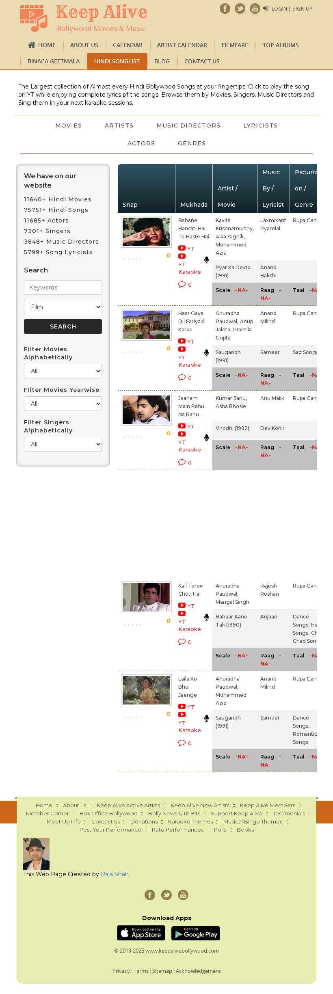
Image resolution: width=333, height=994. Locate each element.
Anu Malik (272, 398)
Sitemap (162, 971)
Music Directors (188, 125)
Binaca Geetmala (54, 61)
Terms (141, 971)
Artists (119, 125)
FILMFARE (235, 45)
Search (36, 270)
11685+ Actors (46, 220)
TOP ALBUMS (281, 45)
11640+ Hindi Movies (58, 199)
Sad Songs (305, 352)
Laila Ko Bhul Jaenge (187, 687)
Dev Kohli (272, 428)
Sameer (270, 352)
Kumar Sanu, (231, 398)
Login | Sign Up (292, 8)
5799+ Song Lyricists (58, 252)
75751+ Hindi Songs (56, 210)
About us (84, 45)
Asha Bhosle (231, 406)
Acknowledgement (198, 971)
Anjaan (268, 617)
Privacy (121, 971)
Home (47, 45)
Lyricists (260, 125)
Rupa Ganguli (309, 220)
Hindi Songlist (117, 61)
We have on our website (50, 180)
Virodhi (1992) (232, 428)
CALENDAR (128, 45)
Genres (192, 143)
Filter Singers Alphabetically (48, 426)
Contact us (202, 61)
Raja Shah (115, 874)
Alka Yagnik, (230, 236)
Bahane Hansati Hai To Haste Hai (193, 228)
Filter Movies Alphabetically (48, 353)
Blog (162, 61)
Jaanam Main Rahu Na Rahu (191, 406)
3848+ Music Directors (61, 241)
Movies (68, 125)
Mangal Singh (232, 602)
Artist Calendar (182, 45)
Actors (141, 143)
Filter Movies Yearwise (61, 389)
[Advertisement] (184, 524)
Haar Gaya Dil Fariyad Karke (191, 321)
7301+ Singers (47, 231)
